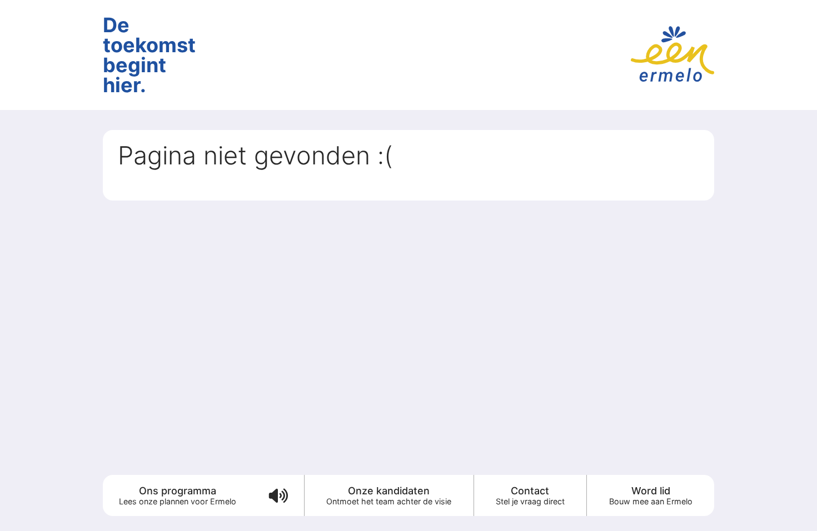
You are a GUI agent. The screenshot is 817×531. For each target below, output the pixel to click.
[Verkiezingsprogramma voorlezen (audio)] (277, 495)
